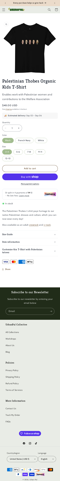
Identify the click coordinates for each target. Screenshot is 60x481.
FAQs (8, 421)
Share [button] (8, 269)
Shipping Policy (13, 377)
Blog (8, 352)
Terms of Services (14, 390)
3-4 (7, 152)
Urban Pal (33, 480)
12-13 (7, 158)
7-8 (29, 152)
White (41, 140)
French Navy (24, 140)
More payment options (30, 184)
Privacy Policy (12, 370)
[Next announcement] (55, 3)
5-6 (18, 152)
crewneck (34, 225)
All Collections (12, 332)
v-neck (47, 225)
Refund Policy (12, 383)
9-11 (40, 152)
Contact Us (11, 408)
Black (8, 140)
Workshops (11, 339)
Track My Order (13, 415)
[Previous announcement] (5, 3)
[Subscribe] (51, 311)
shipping (8, 109)
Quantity (6, 122)
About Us (10, 345)
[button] (3, 9)
